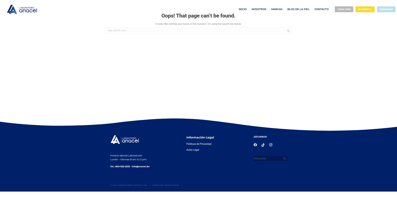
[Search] (284, 158)
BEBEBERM (386, 9)
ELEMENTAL (365, 9)
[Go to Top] (392, 218)
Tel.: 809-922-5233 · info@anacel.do (129, 166)
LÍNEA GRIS (344, 9)
